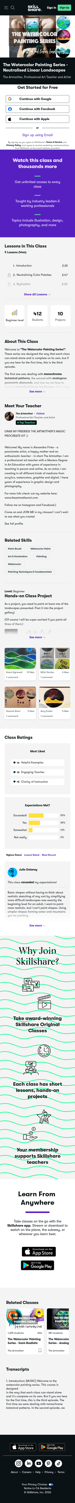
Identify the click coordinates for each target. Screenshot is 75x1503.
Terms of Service (54, 142)
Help (38, 1472)
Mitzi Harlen (47, 672)
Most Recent (48, 855)
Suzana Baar (13, 711)
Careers (26, 1472)
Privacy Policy (13, 145)
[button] (6, 7)
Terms (61, 1472)
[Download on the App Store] (37, 1252)
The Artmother (30, 413)
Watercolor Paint (40, 548)
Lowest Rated (31, 855)
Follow (41, 413)
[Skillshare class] (25, 1319)
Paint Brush (15, 548)
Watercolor (14, 564)
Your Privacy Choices (34, 1484)
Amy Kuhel (46, 711)
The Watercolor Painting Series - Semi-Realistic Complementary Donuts (24, 1343)
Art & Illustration (18, 556)
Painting (41, 556)
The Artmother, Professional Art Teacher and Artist (37, 77)
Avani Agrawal (14, 672)
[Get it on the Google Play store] (37, 1265)
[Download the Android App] (52, 1447)
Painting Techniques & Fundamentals (30, 571)
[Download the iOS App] (23, 1447)
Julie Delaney (28, 869)
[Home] (35, 7)
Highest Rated (14, 855)
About (14, 1472)
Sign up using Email (37, 135)
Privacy (49, 1472)
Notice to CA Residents (37, 1488)
